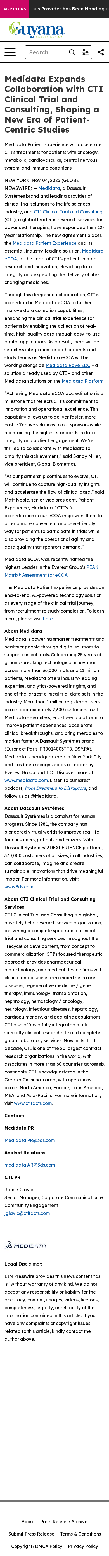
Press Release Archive (63, 1521)
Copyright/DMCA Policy (36, 1546)
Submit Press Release (31, 1534)
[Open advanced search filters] (85, 52)
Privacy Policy (83, 1546)
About (28, 1521)
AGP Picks (14, 8)
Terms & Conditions (80, 1534)
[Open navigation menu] (10, 52)
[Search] (72, 52)
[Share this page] (101, 52)
